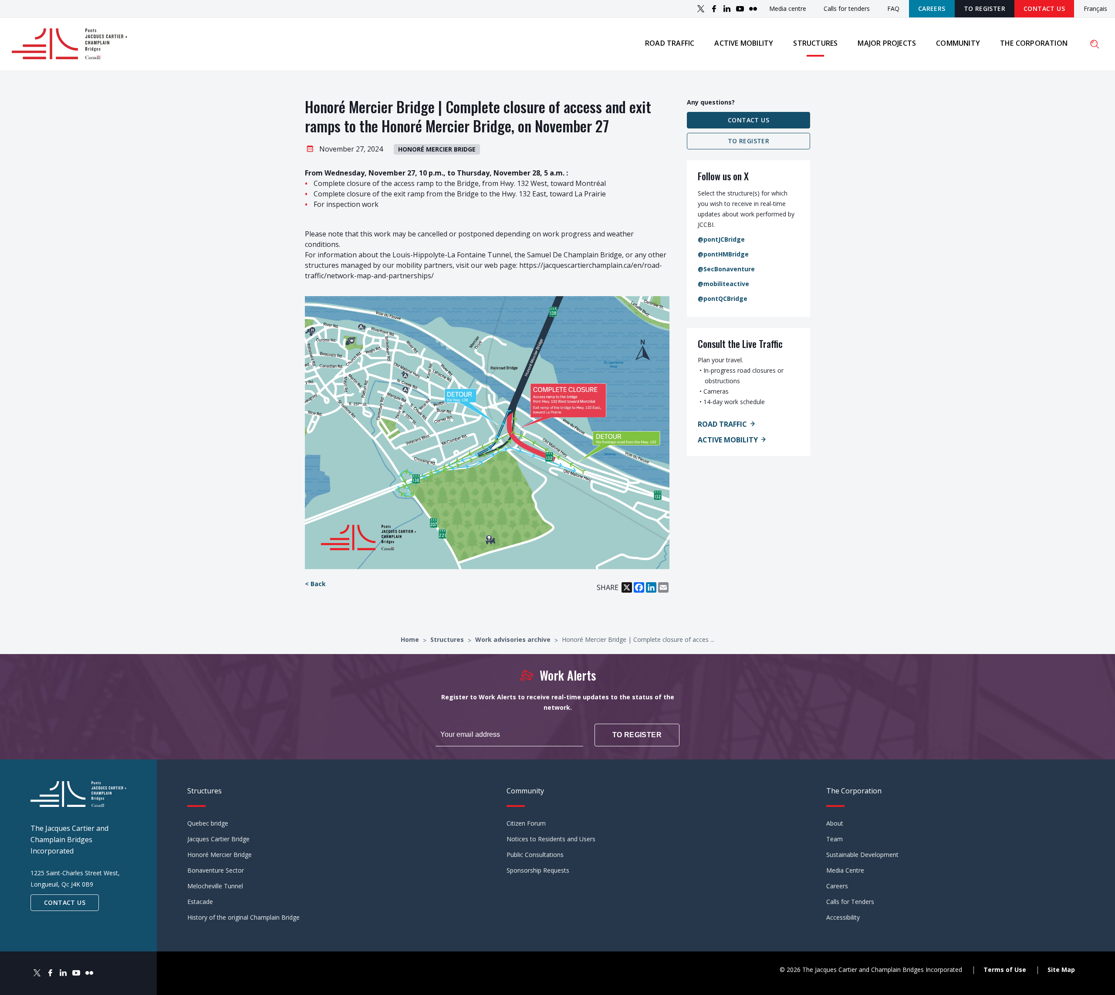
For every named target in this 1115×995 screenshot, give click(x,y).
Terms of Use (1004, 969)
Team (834, 839)
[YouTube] (740, 8)
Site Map (1061, 969)
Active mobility (743, 43)
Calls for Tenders (850, 901)
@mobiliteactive (723, 284)
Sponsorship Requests (538, 870)
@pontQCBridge (722, 298)
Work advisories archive (513, 639)
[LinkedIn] (726, 8)
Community (958, 43)
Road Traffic (722, 424)
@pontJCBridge (721, 239)
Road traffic (669, 43)
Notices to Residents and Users (551, 839)
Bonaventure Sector (215, 870)
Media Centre (845, 870)
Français (1095, 9)
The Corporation (1034, 43)
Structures (815, 43)
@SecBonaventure (726, 269)
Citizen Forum (526, 823)
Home (411, 639)
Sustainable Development (862, 854)
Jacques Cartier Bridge (218, 839)
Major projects (887, 43)
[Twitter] (700, 8)
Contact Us (1044, 8)
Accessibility (843, 917)
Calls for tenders (847, 8)
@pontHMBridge (723, 254)
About (834, 823)
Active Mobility (728, 440)
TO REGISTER (984, 8)
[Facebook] (713, 8)
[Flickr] (753, 8)
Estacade (200, 901)
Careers (932, 8)
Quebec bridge (207, 823)
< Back (315, 584)
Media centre (787, 8)
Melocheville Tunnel (215, 886)
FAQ (893, 8)
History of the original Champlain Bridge (243, 917)
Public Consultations (535, 854)
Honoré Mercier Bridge (219, 854)
